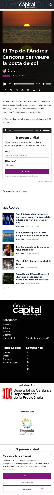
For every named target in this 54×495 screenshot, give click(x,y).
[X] (10, 90)
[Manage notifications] (42, 488)
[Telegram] (22, 90)
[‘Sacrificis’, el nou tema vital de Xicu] (8, 264)
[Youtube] (27, 369)
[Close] (51, 454)
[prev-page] (4, 288)
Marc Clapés (13, 71)
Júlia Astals (20, 226)
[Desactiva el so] (43, 84)
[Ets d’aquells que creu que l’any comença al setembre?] (8, 236)
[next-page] (8, 288)
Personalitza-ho (27, 482)
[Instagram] (27, 356)
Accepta (27, 476)
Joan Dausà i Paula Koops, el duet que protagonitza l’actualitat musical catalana (32, 277)
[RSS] (27, 359)
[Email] (28, 90)
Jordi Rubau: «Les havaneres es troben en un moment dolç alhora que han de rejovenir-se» (33, 218)
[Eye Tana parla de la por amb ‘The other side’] (8, 250)
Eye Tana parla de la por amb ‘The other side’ (32, 248)
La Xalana (6, 76)
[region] (27, 473)
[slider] (48, 83)
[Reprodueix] (5, 83)
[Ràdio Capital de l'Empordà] (27, 4)
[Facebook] (5, 90)
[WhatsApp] (16, 90)
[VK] (33, 90)
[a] (27, 310)
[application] (27, 83)
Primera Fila (9, 119)
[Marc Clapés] (5, 71)
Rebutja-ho (27, 489)
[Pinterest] (39, 90)
